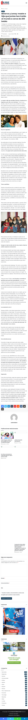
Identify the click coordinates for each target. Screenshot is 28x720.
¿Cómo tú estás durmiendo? (18, 440)
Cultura (3, 705)
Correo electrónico (5, 583)
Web (2, 587)
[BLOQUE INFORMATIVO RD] (5, 3)
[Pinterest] (15, 406)
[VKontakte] (21, 406)
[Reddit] (18, 406)
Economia (4, 692)
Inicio (3, 8)
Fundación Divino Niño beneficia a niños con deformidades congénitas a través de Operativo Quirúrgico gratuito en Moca (20, 547)
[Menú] (26, 3)
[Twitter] (5, 406)
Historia (3, 688)
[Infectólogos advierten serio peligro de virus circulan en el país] (7, 435)
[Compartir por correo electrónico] (24, 406)
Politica (3, 680)
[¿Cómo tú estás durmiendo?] (21, 435)
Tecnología (4, 694)
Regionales (4, 674)
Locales (3, 701)
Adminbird (5, 33)
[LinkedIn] (8, 406)
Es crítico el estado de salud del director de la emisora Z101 (6, 455)
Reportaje (4, 696)
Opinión (3, 682)
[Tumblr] (12, 406)
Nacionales (4, 672)
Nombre (3, 578)
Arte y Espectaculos (6, 690)
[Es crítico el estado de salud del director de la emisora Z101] (7, 449)
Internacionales (5, 678)
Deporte (3, 686)
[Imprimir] (2, 409)
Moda (3, 699)
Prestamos (4, 703)
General (3, 676)
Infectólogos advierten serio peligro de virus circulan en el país (6, 441)
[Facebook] (2, 406)
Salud (6, 8)
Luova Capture (17, 715)
